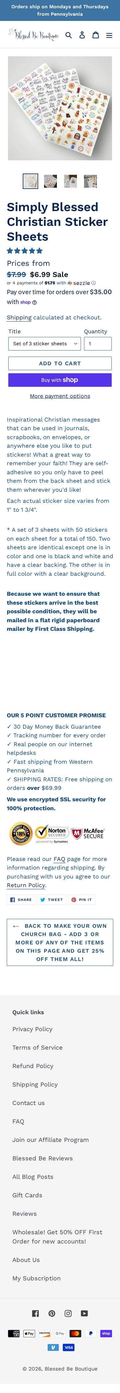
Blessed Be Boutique (71, 1369)
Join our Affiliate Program (50, 1139)
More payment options (60, 396)
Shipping (19, 317)
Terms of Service (37, 1047)
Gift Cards (27, 1195)
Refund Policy (32, 1066)
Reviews (24, 1213)
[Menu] (109, 34)
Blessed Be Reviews (42, 1158)
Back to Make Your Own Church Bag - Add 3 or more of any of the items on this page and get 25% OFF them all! (61, 942)
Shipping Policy (35, 1084)
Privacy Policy (32, 1029)
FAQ (59, 859)
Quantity (95, 331)
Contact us (28, 1103)
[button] (24, 250)
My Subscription (36, 1278)
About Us (26, 1259)
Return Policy (26, 885)
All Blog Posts (33, 1176)
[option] (31, 181)
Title (14, 331)
